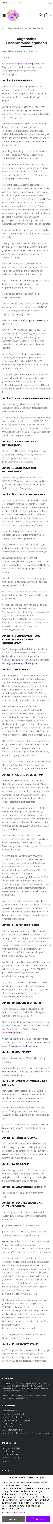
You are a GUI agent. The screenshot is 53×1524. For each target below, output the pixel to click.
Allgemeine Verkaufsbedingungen (23, 663)
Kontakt (6, 1461)
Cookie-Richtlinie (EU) (11, 1457)
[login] (41, 15)
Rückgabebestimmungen (13, 1423)
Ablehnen (13, 1519)
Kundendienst (8, 1451)
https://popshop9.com (28, 63)
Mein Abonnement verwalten (14, 1414)
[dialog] (26, 1499)
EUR (19, 3)
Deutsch (9, 3)
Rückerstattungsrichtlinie (13, 1430)
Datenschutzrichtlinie (12, 1032)
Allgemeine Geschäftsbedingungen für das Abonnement (26, 1433)
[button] (47, 15)
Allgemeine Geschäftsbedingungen (17, 1417)
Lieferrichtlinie (8, 1427)
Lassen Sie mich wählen (13, 1512)
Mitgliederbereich (10, 1411)
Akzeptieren (38, 1519)
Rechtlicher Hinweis (11, 1454)
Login (49, 3)
